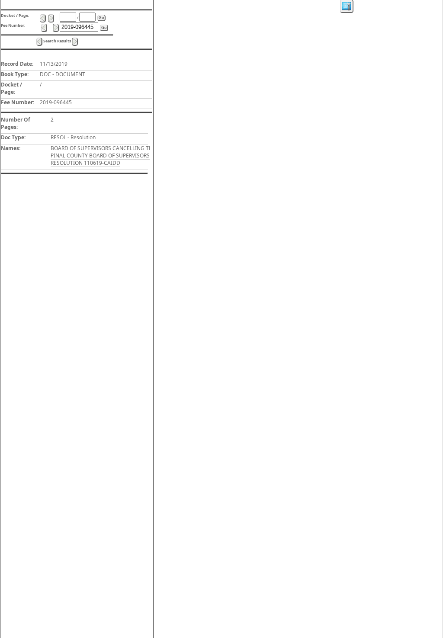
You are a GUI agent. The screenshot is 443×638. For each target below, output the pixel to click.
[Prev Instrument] (44, 28)
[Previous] (39, 42)
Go (101, 17)
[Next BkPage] (51, 18)
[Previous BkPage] (43, 18)
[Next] (75, 42)
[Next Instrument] (56, 28)
